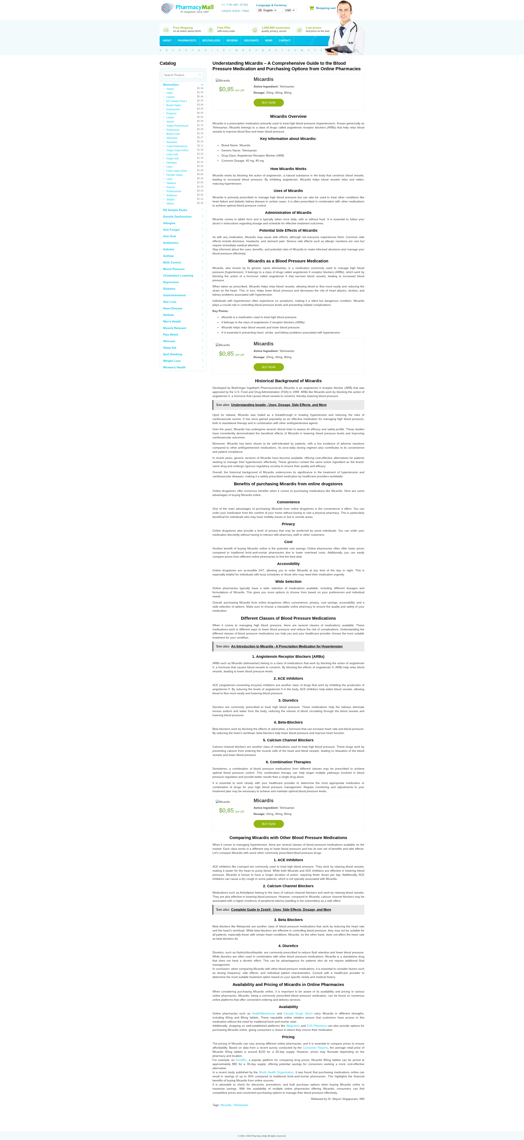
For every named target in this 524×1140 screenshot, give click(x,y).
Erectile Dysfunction (177, 216)
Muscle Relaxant (174, 328)
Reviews (232, 40)
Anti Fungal (171, 229)
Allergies (169, 223)
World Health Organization (276, 1072)
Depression (171, 282)
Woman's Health (174, 367)
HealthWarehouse (263, 1013)
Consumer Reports (315, 1047)
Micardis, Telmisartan (234, 1105)
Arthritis (168, 249)
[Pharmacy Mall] (187, 9)
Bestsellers (211, 40)
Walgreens (293, 1025)
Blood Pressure (174, 269)
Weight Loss (172, 360)
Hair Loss (169, 301)
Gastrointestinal (174, 295)
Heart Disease (172, 308)
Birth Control (172, 262)
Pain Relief (170, 334)
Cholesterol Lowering (178, 275)
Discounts (251, 40)
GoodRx (241, 1060)
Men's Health (172, 321)
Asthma (168, 255)
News (268, 40)
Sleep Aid (169, 347)
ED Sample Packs (175, 210)
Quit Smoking (172, 354)
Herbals (168, 314)
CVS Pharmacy (317, 1025)
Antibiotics (170, 242)
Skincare (169, 341)
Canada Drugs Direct (298, 1013)
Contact (285, 40)
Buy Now (269, 102)
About (167, 40)
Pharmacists (187, 40)
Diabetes (169, 288)
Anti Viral (169, 236)
